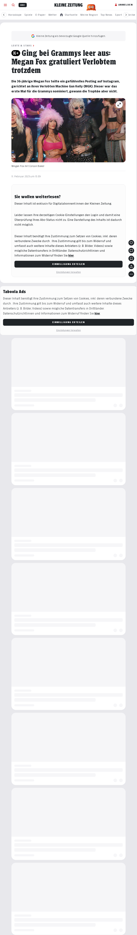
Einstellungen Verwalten (67, 272)
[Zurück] (3, 14)
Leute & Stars (20, 45)
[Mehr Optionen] (130, 274)
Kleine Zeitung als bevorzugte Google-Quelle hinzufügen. (70, 36)
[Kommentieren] (130, 250)
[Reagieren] (130, 243)
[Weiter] (125, 14)
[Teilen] (130, 266)
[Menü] (5, 4)
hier (70, 255)
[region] (68, 15)
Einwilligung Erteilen (67, 264)
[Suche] (13, 4)
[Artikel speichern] (130, 258)
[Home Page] (68, 5)
